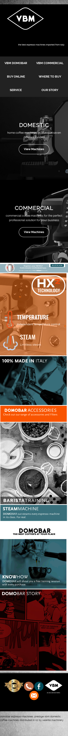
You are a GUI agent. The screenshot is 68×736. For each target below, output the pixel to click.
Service (16, 90)
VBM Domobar (16, 63)
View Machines (34, 149)
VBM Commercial (49, 63)
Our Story (49, 90)
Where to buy (50, 76)
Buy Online (16, 76)
